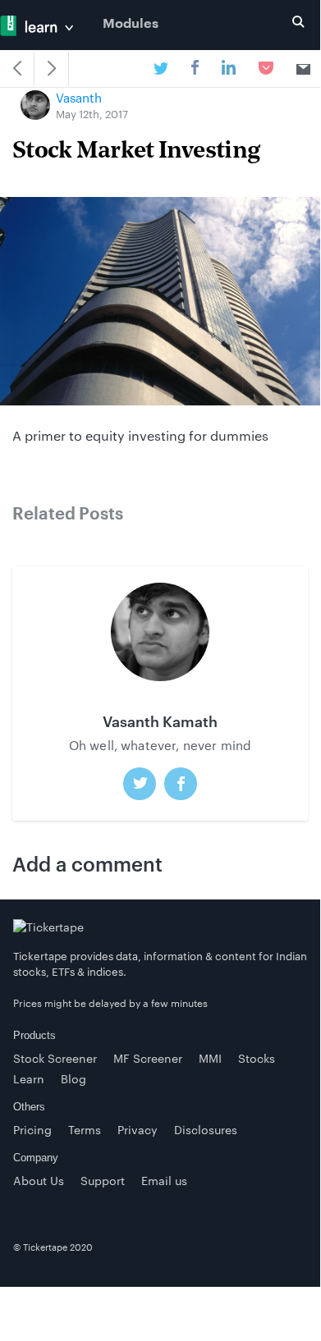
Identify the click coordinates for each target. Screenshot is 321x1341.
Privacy (137, 1130)
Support (102, 1181)
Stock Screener (55, 1058)
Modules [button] (130, 23)
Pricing (32, 1130)
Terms (84, 1130)
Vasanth (79, 97)
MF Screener (147, 1058)
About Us (38, 1181)
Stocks (256, 1058)
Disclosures (205, 1130)
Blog (73, 1079)
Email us (164, 1181)
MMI (210, 1058)
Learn (28, 1079)
